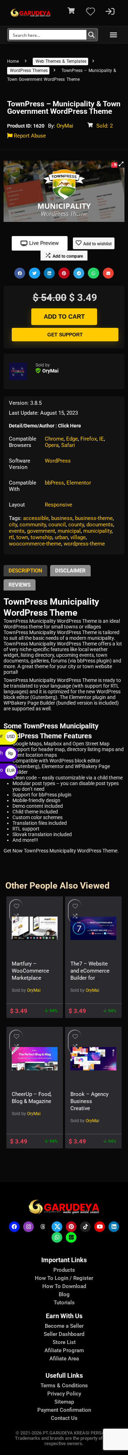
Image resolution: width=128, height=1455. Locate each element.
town (22, 537)
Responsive (58, 505)
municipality (97, 531)
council (57, 524)
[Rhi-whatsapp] (57, 1237)
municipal (69, 531)
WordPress (58, 461)
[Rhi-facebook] (14, 1226)
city (13, 524)
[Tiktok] (85, 1226)
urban (61, 537)
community (33, 524)
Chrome (54, 439)
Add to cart (64, 316)
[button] (113, 35)
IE (101, 439)
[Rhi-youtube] (99, 1226)
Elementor (78, 483)
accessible (36, 518)
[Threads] (42, 1226)
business (62, 518)
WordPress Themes (29, 70)
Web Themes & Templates (61, 61)
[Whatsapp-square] (71, 1237)
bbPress (54, 483)
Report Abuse (29, 136)
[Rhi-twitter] (57, 1226)
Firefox (88, 439)
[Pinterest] (71, 1226)
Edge (72, 439)
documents (99, 524)
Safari (68, 445)
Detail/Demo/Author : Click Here (45, 426)
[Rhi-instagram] (28, 1226)
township (41, 537)
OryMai (65, 126)
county (76, 524)
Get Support (65, 334)
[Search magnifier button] (91, 35)
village (78, 537)
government (41, 531)
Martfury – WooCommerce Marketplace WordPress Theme (30, 978)
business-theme (94, 518)
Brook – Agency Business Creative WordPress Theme (89, 1108)
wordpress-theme (84, 544)
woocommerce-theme (35, 544)
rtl (11, 537)
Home (13, 61)
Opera (52, 445)
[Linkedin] (113, 1226)
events (17, 531)
